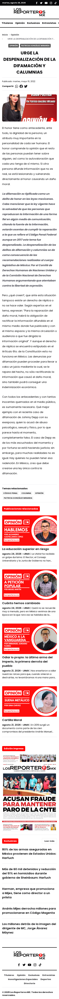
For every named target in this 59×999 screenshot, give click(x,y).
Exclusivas (33, 23)
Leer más (49, 841)
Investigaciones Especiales (23, 979)
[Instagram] (35, 965)
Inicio (5, 34)
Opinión (20, 23)
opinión (39, 493)
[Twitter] (24, 965)
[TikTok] (40, 965)
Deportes (46, 979)
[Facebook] (18, 965)
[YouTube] (29, 965)
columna (26, 493)
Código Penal (10, 493)
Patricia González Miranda (35, 45)
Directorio (29, 983)
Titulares (7, 23)
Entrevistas (49, 23)
